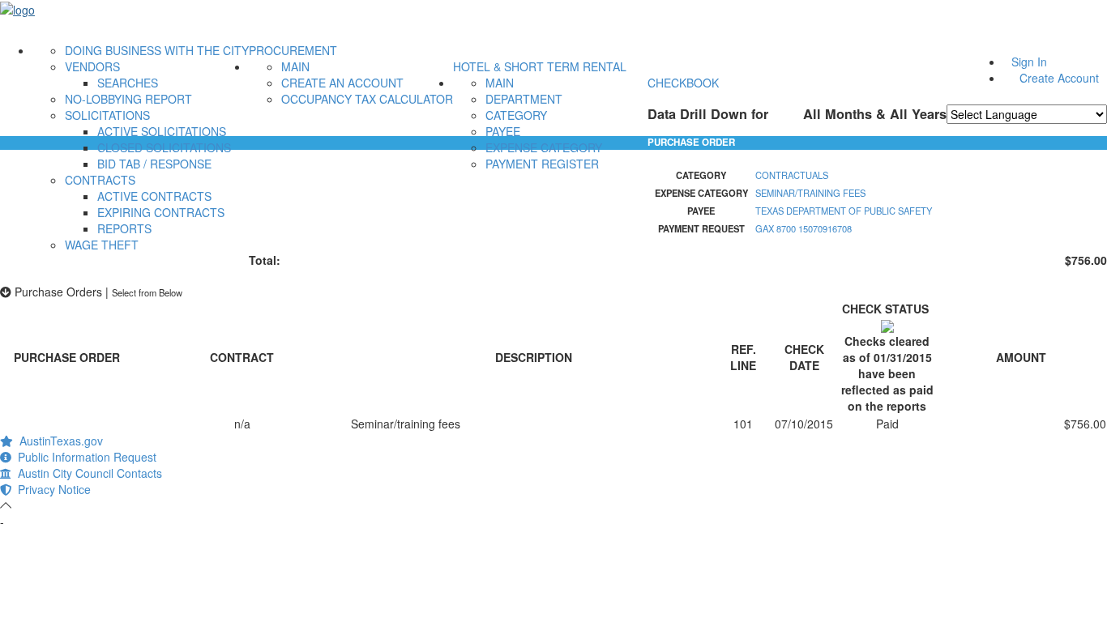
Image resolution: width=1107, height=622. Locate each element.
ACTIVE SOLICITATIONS (161, 131)
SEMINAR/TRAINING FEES (810, 192)
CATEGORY (516, 115)
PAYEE (502, 131)
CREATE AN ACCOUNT (342, 83)
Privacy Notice (51, 489)
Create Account (1059, 78)
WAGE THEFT (102, 244)
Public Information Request (83, 457)
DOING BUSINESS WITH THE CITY (157, 50)
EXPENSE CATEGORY (543, 147)
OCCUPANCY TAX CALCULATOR (367, 99)
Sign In (1029, 61)
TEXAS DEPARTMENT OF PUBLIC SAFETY (843, 210)
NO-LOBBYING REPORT (128, 99)
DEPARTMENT (523, 99)
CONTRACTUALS (791, 174)
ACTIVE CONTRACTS (154, 196)
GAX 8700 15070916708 (803, 228)
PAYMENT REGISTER (542, 164)
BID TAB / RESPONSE (154, 164)
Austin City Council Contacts (86, 473)
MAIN (295, 66)
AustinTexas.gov (58, 440)
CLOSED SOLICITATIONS (164, 147)
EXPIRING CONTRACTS (160, 212)
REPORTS (124, 228)
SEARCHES (127, 83)
